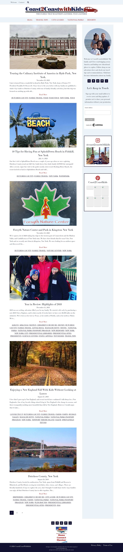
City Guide (50, 497)
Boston (32, 325)
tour (72, 98)
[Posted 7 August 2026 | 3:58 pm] (105, 201)
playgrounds (41, 502)
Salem (58, 420)
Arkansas (23, 325)
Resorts (91, 20)
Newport (36, 420)
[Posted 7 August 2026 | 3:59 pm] (97, 201)
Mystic (63, 328)
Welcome (14, 2)
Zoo (58, 505)
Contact (21, 2)
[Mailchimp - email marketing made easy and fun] (94, 125)
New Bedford (57, 330)
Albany (15, 325)
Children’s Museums (47, 325)
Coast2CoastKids (97, 182)
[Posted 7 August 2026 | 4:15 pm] (105, 190)
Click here (106, 73)
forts (65, 414)
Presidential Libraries (40, 333)
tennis (43, 423)
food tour (54, 98)
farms (59, 414)
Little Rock (38, 328)
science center (30, 336)
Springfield (68, 420)
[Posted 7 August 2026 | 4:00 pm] (90, 201)
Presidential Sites (62, 333)
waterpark (64, 176)
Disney (61, 325)
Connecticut (16, 414)
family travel (36, 98)
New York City (21, 333)
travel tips (70, 336)
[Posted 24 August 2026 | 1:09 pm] (90, 187)
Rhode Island (47, 420)
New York (64, 98)
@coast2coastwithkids (98, 144)
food (45, 98)
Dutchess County (19, 98)
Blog (29, 20)
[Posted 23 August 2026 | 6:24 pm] (97, 190)
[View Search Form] (28, 2)
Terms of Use (107, 545)
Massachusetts (52, 328)
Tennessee (59, 336)
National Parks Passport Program (34, 330)
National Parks (75, 20)
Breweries (18, 497)
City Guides (58, 20)
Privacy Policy (96, 545)
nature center (54, 251)
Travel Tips (42, 20)
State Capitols (46, 336)
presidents (15, 336)
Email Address (88, 107)
